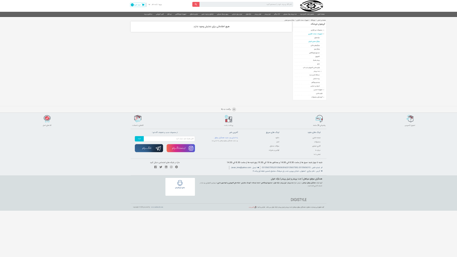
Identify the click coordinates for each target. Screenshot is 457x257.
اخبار (277, 142)
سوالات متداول (274, 146)
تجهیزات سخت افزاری (302, 20)
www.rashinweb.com (157, 207)
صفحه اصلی (321, 14)
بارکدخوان (248, 14)
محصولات (317, 142)
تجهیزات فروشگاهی (180, 14)
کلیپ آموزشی (160, 14)
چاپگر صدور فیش (289, 20)
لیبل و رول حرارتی (237, 14)
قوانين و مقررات (274, 150)
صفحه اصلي (316, 137)
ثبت (139, 138)
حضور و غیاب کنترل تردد (307, 14)
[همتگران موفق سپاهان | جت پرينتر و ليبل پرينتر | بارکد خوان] (311, 6)
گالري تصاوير (316, 146)
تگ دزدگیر (277, 14)
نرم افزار (169, 14)
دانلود (277, 137)
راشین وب (252, 207)
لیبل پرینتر (268, 14)
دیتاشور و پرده (148, 14)
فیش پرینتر (258, 14)
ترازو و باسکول (194, 14)
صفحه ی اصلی (321, 20)
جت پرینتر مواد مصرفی (290, 14)
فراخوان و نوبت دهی (207, 14)
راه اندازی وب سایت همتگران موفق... (225, 137)
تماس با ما (317, 154)
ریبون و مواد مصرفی (222, 14)
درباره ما (317, 150)
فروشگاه (313, 20)
